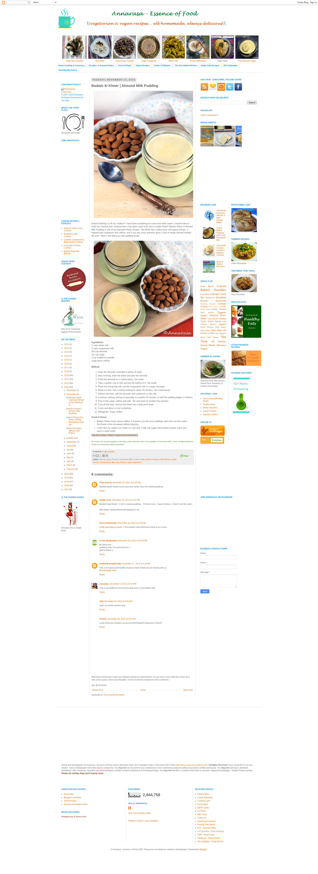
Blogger (203, 849)
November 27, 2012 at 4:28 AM (136, 563)
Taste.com (202, 818)
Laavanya (104, 584)
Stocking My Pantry (67, 70)
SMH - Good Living (205, 835)
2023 (66, 344)
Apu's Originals (217, 286)
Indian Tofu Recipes (210, 65)
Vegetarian (137, 462)
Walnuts (204, 345)
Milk (113, 462)
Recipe (123, 462)
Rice (213, 333)
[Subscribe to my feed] (204, 90)
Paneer (203, 333)
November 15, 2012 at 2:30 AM (126, 482)
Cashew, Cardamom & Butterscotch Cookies (74, 241)
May (69, 457)
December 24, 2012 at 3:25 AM (118, 601)
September (72, 442)
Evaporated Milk (125, 459)
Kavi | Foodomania (108, 523)
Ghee (203, 318)
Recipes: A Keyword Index (101, 65)
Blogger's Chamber (72, 797)
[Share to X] (100, 455)
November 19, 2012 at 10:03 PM (132, 540)
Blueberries (210, 298)
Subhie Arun (105, 500)
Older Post (188, 690)
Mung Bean (205, 330)
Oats (213, 330)
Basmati (208, 294)
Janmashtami (105, 462)
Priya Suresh (105, 482)
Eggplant (203, 315)
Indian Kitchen (165, 459)
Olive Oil (221, 330)
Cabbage (222, 304)
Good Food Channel (206, 821)
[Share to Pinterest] (106, 455)
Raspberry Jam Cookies (71, 235)
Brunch (204, 300)
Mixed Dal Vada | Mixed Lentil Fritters (73, 430)
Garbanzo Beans (217, 315)
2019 (66, 360)
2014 (66, 379)
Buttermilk (221, 300)
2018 (66, 364)
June (69, 453)
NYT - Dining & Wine (206, 828)
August (70, 446)
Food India (68, 794)
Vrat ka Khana (124, 65)
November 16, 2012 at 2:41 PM (126, 500)
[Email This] (94, 455)
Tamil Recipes (70, 801)
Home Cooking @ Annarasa (71, 65)
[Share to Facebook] (103, 455)
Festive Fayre (209, 404)
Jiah (101, 601)
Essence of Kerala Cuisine (76, 804)
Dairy (109, 459)
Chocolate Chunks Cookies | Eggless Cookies (221, 250)
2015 (66, 375)
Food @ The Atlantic (206, 824)
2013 (66, 383)
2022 (66, 348)
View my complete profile (139, 813)
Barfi (202, 294)
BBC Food (202, 814)
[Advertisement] (71, 194)
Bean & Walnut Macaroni (220, 264)
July (69, 450)
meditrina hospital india (110, 563)
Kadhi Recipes (206, 327)
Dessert (115, 459)
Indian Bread (214, 321)
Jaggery (222, 324)
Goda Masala (212, 319)
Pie (209, 333)
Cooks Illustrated (204, 797)
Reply (102, 491)
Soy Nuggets (220, 333)
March (70, 465)
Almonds (102, 459)
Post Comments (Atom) (114, 695)
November (72, 394)
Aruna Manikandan (108, 540)
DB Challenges (231, 65)
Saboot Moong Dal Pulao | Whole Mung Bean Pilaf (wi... (75, 421)
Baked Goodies (213, 290)
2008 (66, 485)
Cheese (204, 306)
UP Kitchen (218, 341)
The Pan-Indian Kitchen (186, 65)
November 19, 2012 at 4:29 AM (132, 523)
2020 (66, 356)
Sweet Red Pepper (209, 337)
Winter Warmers (217, 345)
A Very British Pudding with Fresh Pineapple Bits (221, 234)
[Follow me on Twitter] (230, 90)
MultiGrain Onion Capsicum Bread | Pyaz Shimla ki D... (75, 401)
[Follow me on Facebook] (238, 90)
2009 (66, 482)
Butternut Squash (207, 304)
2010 (66, 478)
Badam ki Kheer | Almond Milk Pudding (74, 411)
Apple (202, 286)
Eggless (222, 312)
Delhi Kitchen (207, 313)
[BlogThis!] (97, 455)
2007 (66, 489)
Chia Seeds (213, 307)
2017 (66, 367)
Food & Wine (203, 794)
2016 (66, 371)
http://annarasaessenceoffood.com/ (192, 765)
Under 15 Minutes (162, 65)
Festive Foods (139, 459)
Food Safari (202, 804)
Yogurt (203, 348)
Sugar (129, 462)
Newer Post (97, 690)
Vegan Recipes (143, 65)
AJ (103, 452)
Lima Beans (220, 327)
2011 (66, 474)
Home (143, 690)
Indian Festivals (152, 459)
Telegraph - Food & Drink (208, 838)
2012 (66, 387)
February (71, 469)
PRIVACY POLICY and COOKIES (143, 821)
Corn (208, 309)
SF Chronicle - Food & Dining (210, 831)
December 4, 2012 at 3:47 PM (123, 584)
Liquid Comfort (209, 411)
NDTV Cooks (203, 807)
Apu (204, 439)
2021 (66, 352)
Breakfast (221, 297)
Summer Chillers (210, 414)
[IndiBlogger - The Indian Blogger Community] (212, 435)
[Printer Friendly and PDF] (184, 456)
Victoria (103, 619)
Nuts (117, 462)
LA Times (201, 811)
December (72, 390)
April (69, 461)
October (70, 438)
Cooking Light (203, 801)
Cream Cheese (218, 309)
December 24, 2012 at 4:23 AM (121, 619)
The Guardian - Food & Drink (210, 841)
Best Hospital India (107, 570)
